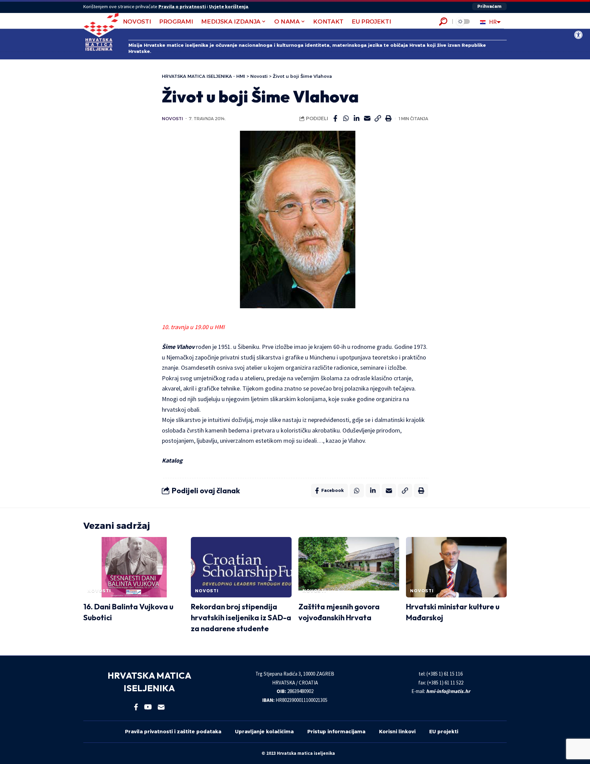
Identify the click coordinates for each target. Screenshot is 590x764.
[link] (578, 35)
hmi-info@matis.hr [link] (448, 691)
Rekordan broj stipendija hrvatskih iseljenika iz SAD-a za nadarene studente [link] (241, 617)
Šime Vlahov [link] (178, 347)
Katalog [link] (172, 460)
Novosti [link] (172, 118)
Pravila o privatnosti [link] (182, 6)
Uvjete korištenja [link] (228, 6)
